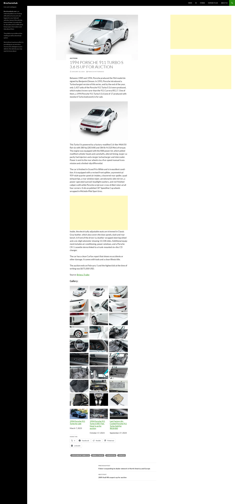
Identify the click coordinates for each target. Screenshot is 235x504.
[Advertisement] (99, 213)
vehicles (122, 455)
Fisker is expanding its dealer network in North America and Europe (124, 467)
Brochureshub (11, 3)
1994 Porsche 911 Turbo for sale (77, 422)
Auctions (73, 58)
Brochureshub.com (10, 11)
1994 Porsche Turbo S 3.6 (80, 455)
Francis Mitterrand (96, 71)
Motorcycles (213, 3)
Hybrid (202, 3)
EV (196, 3)
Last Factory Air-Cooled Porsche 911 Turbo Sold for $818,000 (118, 424)
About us (224, 3)
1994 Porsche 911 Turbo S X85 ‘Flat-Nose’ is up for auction (97, 424)
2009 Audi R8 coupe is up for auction (112, 476)
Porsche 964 (111, 455)
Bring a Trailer (83, 274)
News (190, 3)
